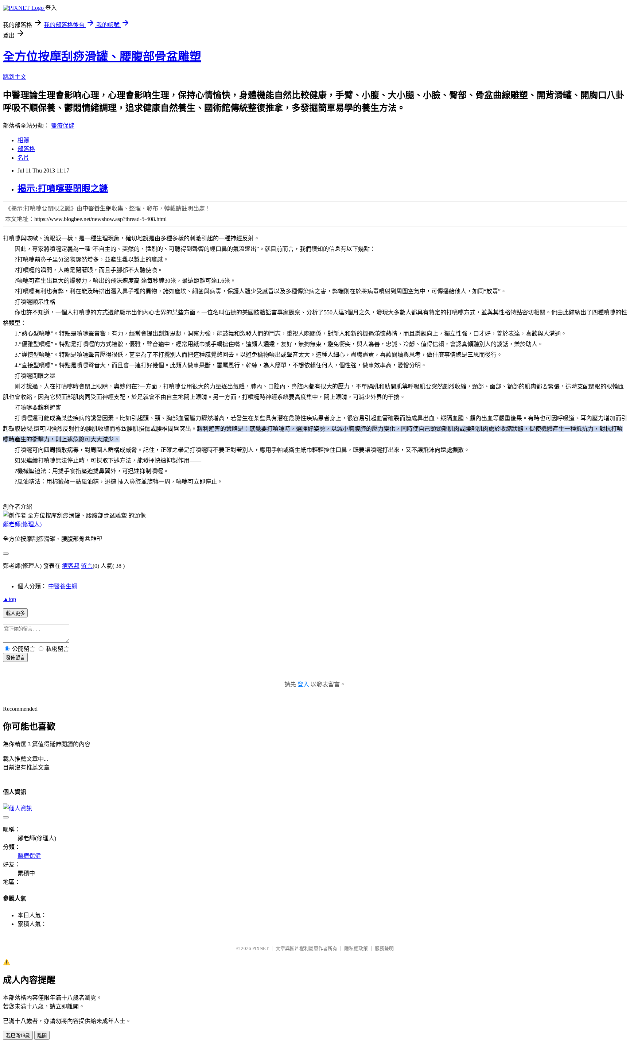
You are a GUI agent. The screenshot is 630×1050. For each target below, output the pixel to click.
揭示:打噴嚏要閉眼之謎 (63, 188)
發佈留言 (15, 657)
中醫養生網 (62, 586)
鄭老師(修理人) (22, 524)
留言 (87, 566)
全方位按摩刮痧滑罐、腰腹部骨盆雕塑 (102, 56)
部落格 (26, 149)
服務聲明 (384, 948)
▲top (9, 599)
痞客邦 (70, 566)
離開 (42, 1035)
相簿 (23, 140)
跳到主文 (14, 77)
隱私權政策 (356, 948)
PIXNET (260, 948)
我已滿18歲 (18, 1035)
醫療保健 (62, 126)
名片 (23, 158)
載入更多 (15, 613)
